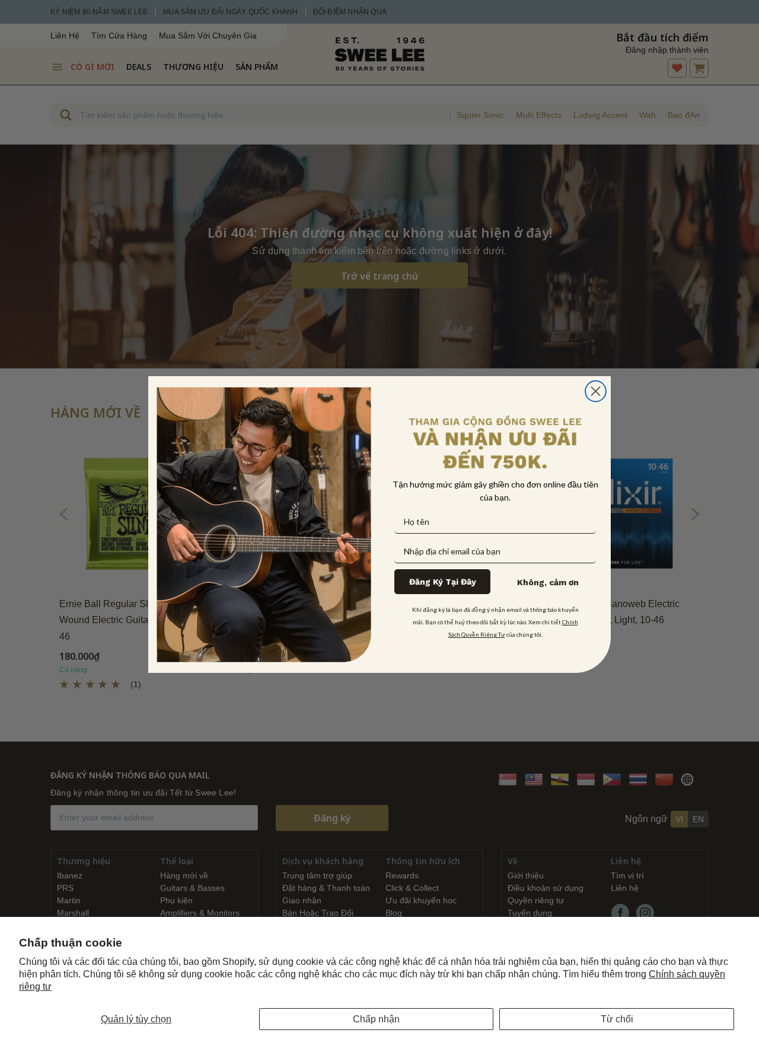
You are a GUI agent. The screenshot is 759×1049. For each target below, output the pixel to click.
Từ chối (617, 1019)
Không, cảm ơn (548, 582)
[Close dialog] (595, 391)
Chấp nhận (376, 1019)
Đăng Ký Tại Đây (442, 581)
